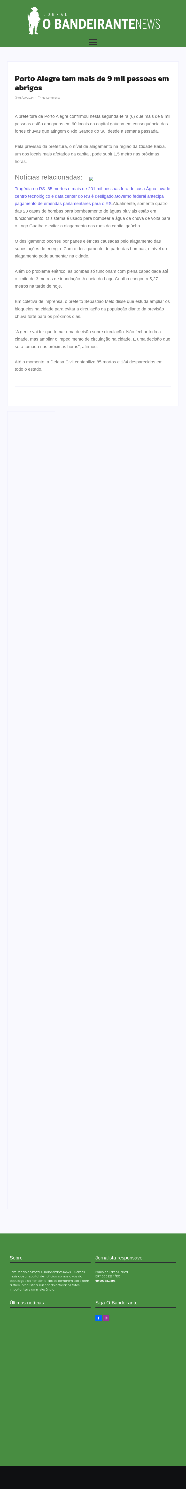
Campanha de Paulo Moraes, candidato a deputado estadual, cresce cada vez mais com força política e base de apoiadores (29, 1132)
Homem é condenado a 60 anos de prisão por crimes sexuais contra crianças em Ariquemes (31, 970)
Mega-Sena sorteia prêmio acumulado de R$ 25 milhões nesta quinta (47, 1451)
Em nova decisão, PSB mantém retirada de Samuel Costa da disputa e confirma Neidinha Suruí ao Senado (29, 910)
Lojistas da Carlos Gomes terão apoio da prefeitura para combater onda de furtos (29, 514)
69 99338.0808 (105, 1281)
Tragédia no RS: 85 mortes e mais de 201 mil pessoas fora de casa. (80, 188)
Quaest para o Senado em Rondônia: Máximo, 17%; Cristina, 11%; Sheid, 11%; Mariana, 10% (31, 758)
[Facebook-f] (98, 1318)
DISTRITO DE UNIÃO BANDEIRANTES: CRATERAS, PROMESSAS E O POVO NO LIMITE (30, 660)
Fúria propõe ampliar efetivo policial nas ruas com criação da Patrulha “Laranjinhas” (31, 445)
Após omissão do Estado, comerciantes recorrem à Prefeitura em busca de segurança (31, 1065)
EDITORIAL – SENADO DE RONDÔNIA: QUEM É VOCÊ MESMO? (30, 708)
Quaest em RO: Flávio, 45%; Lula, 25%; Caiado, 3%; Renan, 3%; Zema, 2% (30, 842)
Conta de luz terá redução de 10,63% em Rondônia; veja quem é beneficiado (30, 791)
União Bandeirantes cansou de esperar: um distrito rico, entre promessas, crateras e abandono (49, 1426)
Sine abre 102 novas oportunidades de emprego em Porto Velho (27, 1192)
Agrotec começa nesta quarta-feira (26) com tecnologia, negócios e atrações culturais (30, 575)
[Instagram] (106, 1318)
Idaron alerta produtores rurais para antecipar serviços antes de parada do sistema (30, 1006)
